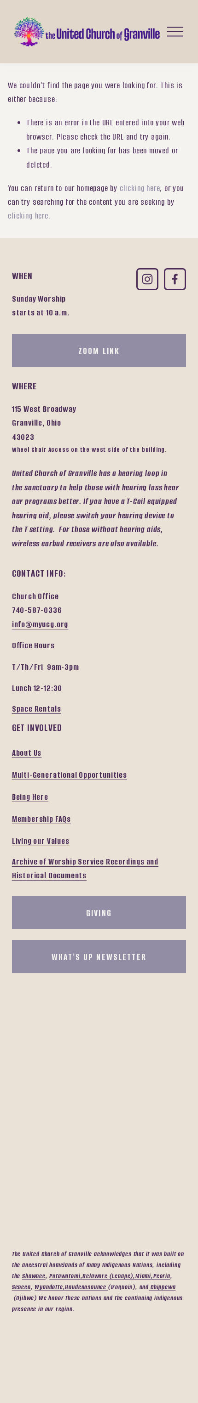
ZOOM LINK (99, 351)
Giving (99, 913)
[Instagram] (147, 279)
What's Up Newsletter (99, 957)
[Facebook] (175, 279)
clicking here (140, 188)
